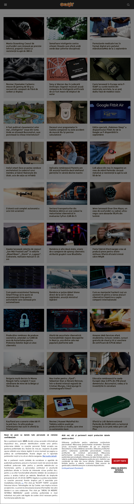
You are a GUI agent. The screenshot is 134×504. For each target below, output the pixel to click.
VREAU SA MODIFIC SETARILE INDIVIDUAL (119, 470)
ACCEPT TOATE (120, 461)
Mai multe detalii (50, 456)
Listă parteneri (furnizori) (72, 468)
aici (22, 483)
